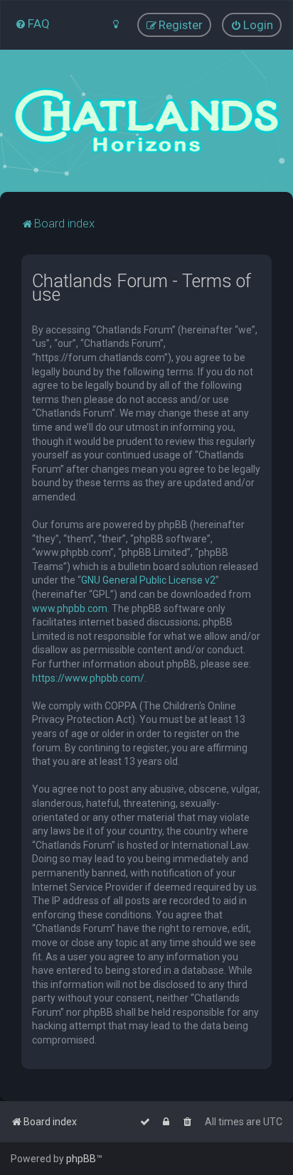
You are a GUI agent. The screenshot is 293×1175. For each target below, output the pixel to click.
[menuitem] (32, 23)
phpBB (81, 1158)
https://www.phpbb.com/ (88, 678)
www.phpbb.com (69, 608)
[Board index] (146, 120)
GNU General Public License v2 (148, 580)
